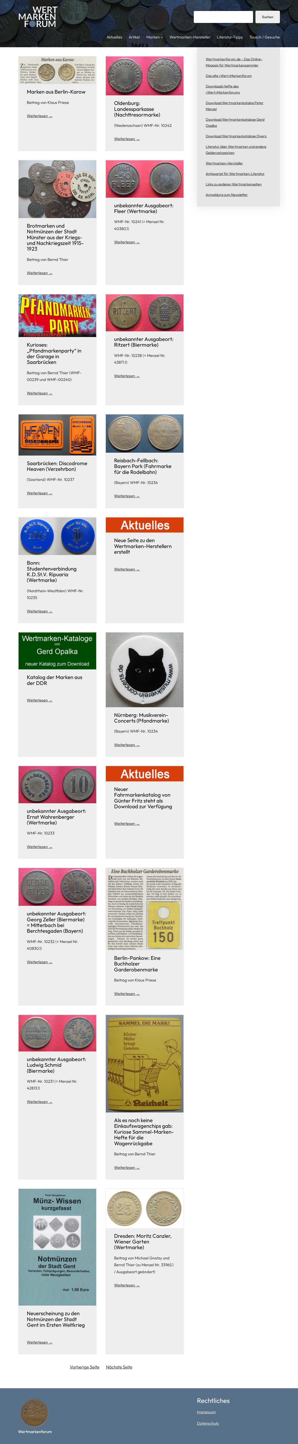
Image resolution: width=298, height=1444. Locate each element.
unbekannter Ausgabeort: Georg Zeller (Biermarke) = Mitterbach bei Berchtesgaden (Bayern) (56, 922)
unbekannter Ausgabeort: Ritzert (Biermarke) (144, 342)
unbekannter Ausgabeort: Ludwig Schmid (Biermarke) (56, 1065)
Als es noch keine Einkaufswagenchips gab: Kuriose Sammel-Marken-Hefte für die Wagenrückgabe (144, 1131)
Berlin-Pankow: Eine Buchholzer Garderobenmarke (137, 963)
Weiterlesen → (40, 115)
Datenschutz (208, 1423)
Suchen (267, 17)
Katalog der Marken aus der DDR (54, 680)
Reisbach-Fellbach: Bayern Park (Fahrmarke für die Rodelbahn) (142, 466)
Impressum (206, 1411)
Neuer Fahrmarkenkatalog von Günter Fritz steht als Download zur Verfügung (143, 797)
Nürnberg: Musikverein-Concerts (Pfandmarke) (141, 718)
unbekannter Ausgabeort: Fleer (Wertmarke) (144, 208)
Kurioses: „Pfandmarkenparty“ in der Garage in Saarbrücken (54, 353)
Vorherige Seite (84, 1367)
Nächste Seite (119, 1367)
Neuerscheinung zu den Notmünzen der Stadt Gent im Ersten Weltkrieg (56, 1319)
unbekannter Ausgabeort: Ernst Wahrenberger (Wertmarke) (56, 816)
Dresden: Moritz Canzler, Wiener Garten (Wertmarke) (143, 1241)
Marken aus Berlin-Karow (56, 91)
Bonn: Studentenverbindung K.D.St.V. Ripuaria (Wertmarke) (52, 571)
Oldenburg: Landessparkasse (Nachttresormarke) (137, 108)
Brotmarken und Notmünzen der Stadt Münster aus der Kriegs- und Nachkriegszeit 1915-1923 (55, 237)
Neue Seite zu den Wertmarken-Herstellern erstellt (143, 546)
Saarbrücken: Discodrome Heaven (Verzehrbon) (57, 466)
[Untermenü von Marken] (162, 37)
